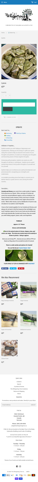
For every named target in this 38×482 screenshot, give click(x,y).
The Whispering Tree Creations (19, 389)
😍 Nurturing (8, 133)
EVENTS (19, 381)
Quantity (3, 92)
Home (3, 32)
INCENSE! (31, 263)
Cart (35, 2)
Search (19, 384)
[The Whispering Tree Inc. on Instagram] (20, 466)
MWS (28, 471)
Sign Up (33, 405)
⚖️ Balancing (11, 32)
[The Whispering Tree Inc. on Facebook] (17, 466)
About (19, 393)
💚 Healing (7, 135)
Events (14, 460)
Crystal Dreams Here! (24, 248)
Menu (5, 2)
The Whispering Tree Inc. (17, 471)
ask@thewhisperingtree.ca (19, 426)
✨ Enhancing (8, 138)
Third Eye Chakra (21, 133)
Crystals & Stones (19, 386)
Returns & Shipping (19, 391)
